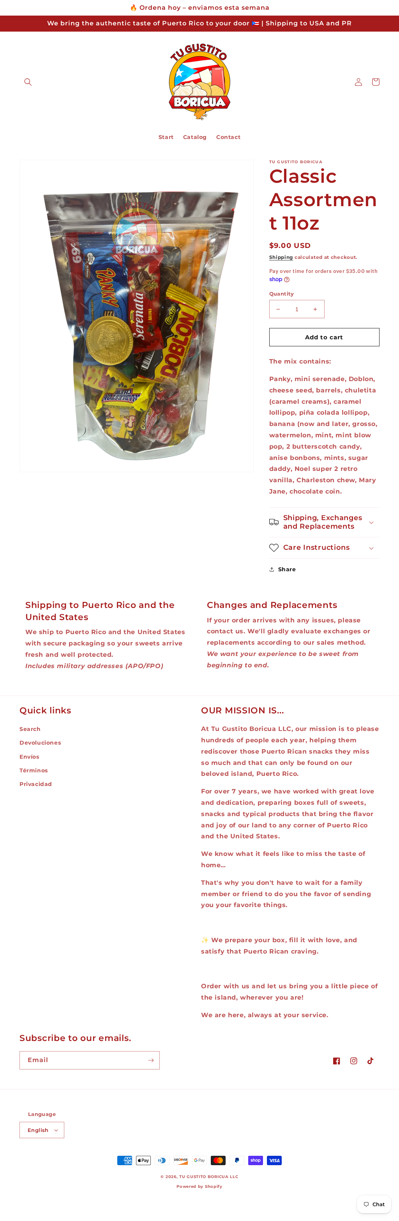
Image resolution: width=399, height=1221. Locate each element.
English (38, 1130)
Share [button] (287, 569)
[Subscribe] (150, 1060)
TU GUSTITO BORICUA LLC (208, 1176)
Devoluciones (40, 742)
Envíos (29, 756)
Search (30, 729)
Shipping (281, 257)
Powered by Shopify (199, 1186)
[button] (28, 82)
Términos (33, 770)
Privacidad (35, 784)
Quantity (281, 294)
